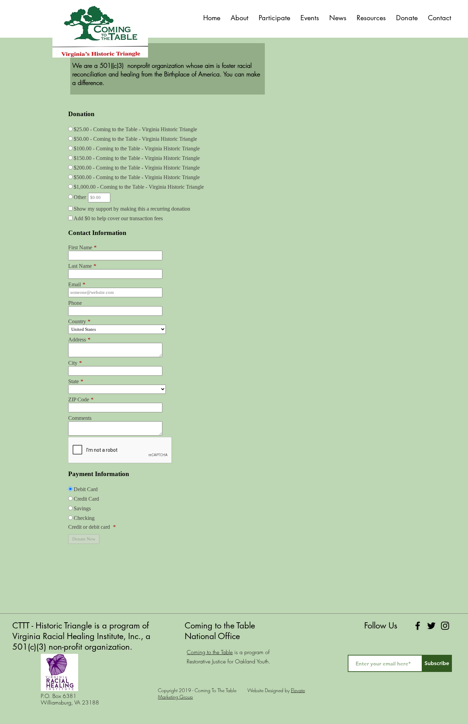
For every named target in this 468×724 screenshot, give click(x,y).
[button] (274, 18)
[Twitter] (431, 625)
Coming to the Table (210, 652)
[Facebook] (417, 625)
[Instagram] (445, 625)
